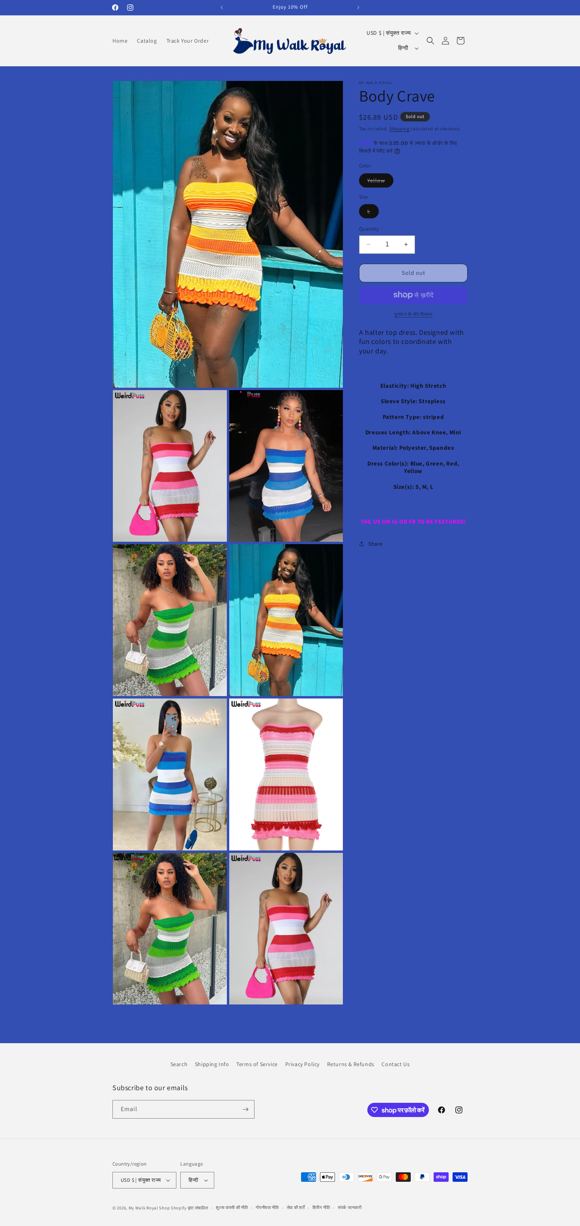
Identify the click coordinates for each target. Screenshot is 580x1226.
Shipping (399, 128)
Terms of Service (257, 1064)
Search (179, 1064)
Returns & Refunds (350, 1064)
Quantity (369, 228)
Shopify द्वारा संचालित (189, 1208)
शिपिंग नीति (321, 1207)
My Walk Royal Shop (149, 1208)
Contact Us (396, 1064)
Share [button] (375, 543)
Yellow (380, 181)
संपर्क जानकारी (350, 1207)
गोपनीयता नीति (267, 1207)
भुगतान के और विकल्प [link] (413, 314)
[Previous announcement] (221, 7)
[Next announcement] (358, 7)
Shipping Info (212, 1064)
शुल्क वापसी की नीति (232, 1207)
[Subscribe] (245, 1109)
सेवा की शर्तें (296, 1207)
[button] (430, 40)
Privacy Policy (302, 1064)
